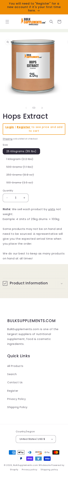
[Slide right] (42, 108)
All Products (15, 366)
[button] (7, 22)
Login (9, 127)
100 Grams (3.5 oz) (21, 183)
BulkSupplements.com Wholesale (32, 465)
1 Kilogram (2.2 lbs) (21, 159)
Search (12, 374)
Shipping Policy (17, 407)
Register (23, 127)
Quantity (8, 190)
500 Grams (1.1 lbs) (21, 167)
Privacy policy (29, 469)
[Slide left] (26, 108)
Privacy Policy (16, 399)
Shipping (8, 138)
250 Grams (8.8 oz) (22, 175)
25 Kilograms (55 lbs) (21, 151)
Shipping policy (49, 469)
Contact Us (15, 382)
